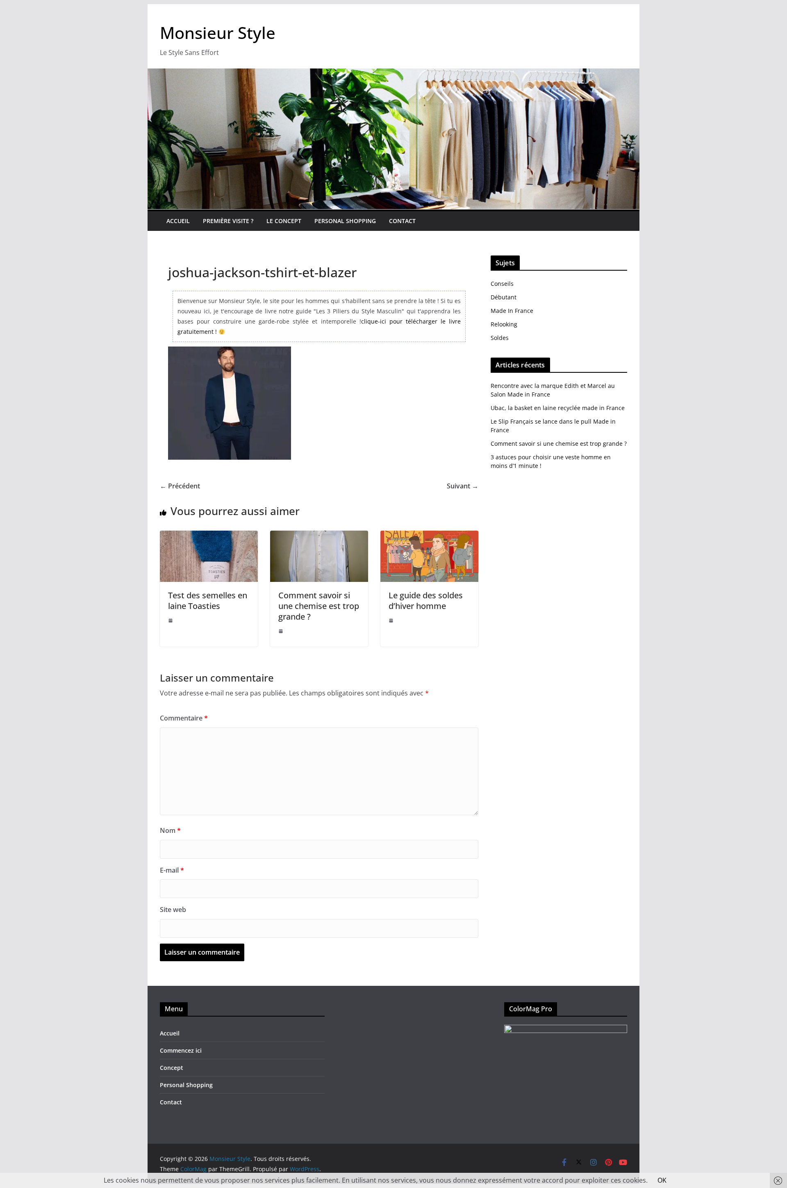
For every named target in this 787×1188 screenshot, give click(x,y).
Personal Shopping (345, 221)
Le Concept (283, 221)
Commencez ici (181, 1050)
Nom (170, 830)
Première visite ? (228, 221)
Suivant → (462, 485)
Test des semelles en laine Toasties (207, 600)
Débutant (503, 297)
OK (661, 1180)
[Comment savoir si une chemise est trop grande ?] (319, 536)
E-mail (172, 870)
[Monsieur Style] (393, 74)
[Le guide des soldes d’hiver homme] (429, 536)
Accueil (178, 221)
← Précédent (180, 485)
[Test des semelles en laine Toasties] (209, 536)
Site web (173, 909)
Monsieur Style (217, 32)
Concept (171, 1068)
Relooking (504, 324)
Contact (402, 221)
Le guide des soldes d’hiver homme (426, 600)
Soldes (500, 338)
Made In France (512, 311)
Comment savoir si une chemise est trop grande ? (318, 606)
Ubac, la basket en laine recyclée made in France (558, 408)
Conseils (502, 283)
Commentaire (184, 718)
